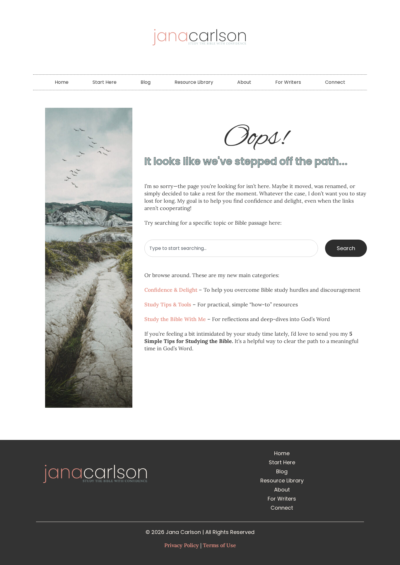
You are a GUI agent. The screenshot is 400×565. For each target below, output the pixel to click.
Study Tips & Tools (167, 304)
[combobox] (231, 248)
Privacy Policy (181, 545)
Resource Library (194, 82)
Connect (335, 82)
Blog (146, 82)
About (244, 82)
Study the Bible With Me (175, 319)
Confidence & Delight (170, 289)
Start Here (105, 82)
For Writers (288, 82)
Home (62, 82)
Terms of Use (219, 545)
